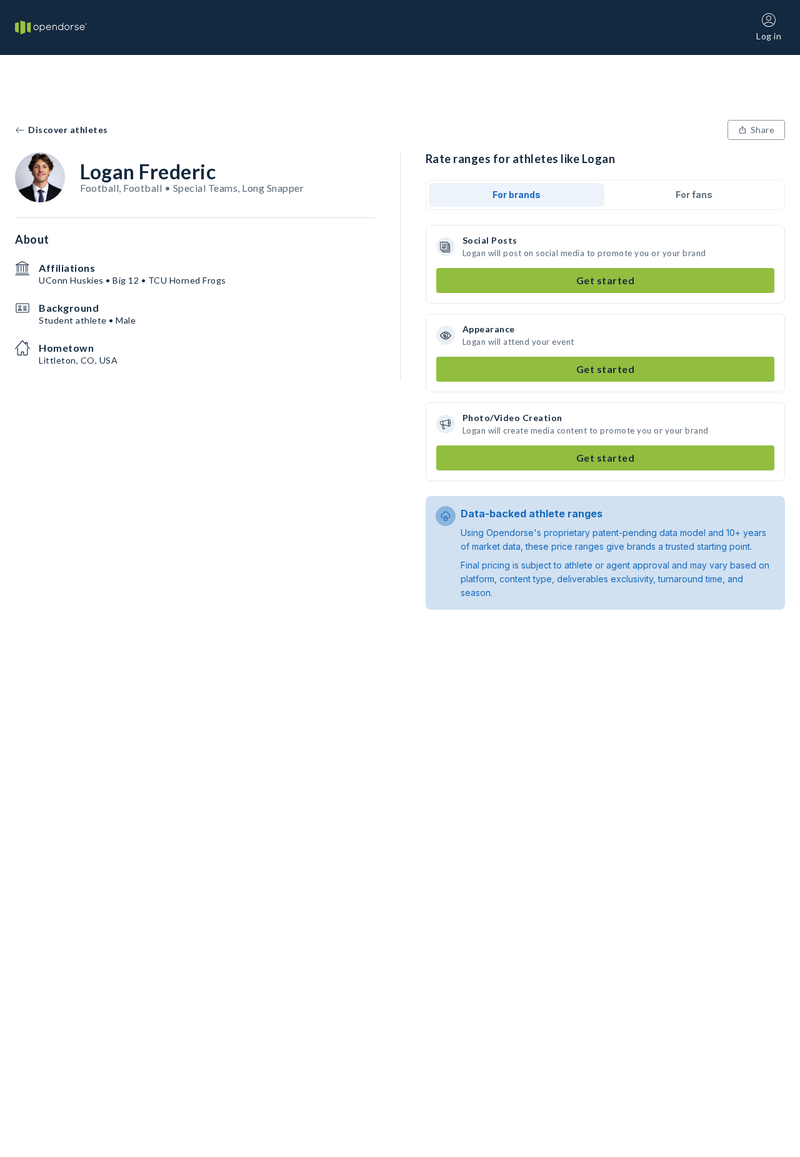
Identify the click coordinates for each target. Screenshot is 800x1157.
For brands (516, 194)
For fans (694, 194)
